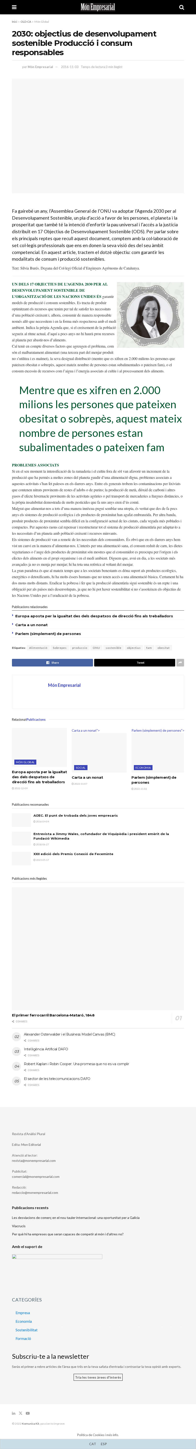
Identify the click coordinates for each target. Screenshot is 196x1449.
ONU (96, 648)
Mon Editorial (31, 1144)
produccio (79, 648)
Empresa (23, 1312)
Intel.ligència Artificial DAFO (46, 1049)
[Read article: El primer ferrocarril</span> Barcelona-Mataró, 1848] (98, 948)
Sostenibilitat (27, 1329)
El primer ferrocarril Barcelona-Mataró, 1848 (53, 1015)
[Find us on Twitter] (20, 1413)
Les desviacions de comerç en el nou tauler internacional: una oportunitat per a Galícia (76, 1218)
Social (81, 767)
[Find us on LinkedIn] (13, 1413)
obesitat (164, 648)
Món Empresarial (40, 67)
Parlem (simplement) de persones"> (158, 730)
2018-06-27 (42, 844)
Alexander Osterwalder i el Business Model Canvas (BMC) (69, 1034)
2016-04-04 (42, 821)
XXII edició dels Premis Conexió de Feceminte (73, 854)
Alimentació (38, 648)
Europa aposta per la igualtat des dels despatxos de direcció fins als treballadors (94, 616)
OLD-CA (26, 21)
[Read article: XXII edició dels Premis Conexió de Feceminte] (21, 858)
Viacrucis (19, 1226)
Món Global (41, 21)
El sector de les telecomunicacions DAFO (57, 1079)
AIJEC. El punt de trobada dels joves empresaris (75, 815)
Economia (143, 767)
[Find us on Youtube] (28, 1413)
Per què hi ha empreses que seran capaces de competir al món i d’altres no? (68, 1234)
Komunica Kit (30, 1423)
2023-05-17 (42, 859)
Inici (14, 21)
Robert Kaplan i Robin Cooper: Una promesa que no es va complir (76, 1064)
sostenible (113, 648)
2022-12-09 (20, 788)
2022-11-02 (140, 788)
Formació (23, 1338)
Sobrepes (60, 648)
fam (149, 648)
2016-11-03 (70, 67)
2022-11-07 (80, 783)
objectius (134, 648)
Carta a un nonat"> (86, 730)
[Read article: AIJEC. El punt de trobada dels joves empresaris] (21, 820)
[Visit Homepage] (98, 7)
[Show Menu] (14, 7)
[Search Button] (181, 7)
